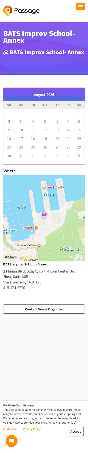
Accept (75, 431)
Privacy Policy (32, 429)
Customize (10, 429)
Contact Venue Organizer (44, 309)
